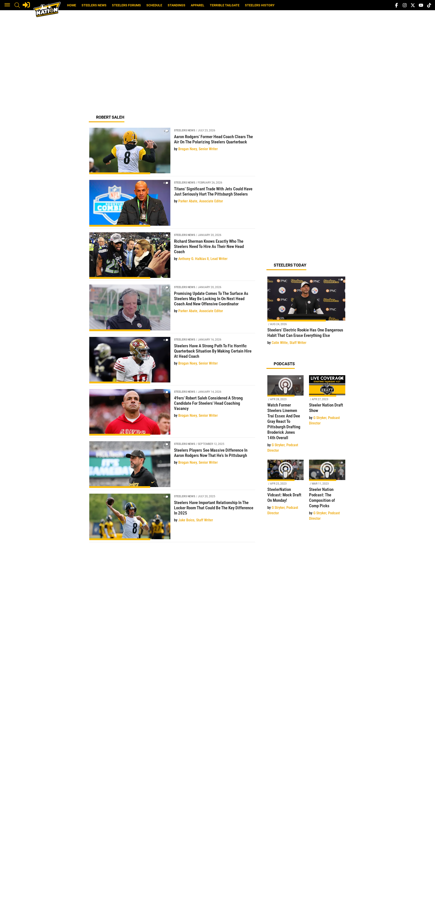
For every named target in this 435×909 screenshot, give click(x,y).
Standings (176, 5)
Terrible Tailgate (224, 5)
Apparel (197, 5)
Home (71, 5)
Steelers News (94, 5)
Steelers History (260, 5)
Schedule (154, 5)
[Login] (26, 4)
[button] (7, 5)
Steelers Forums (126, 5)
